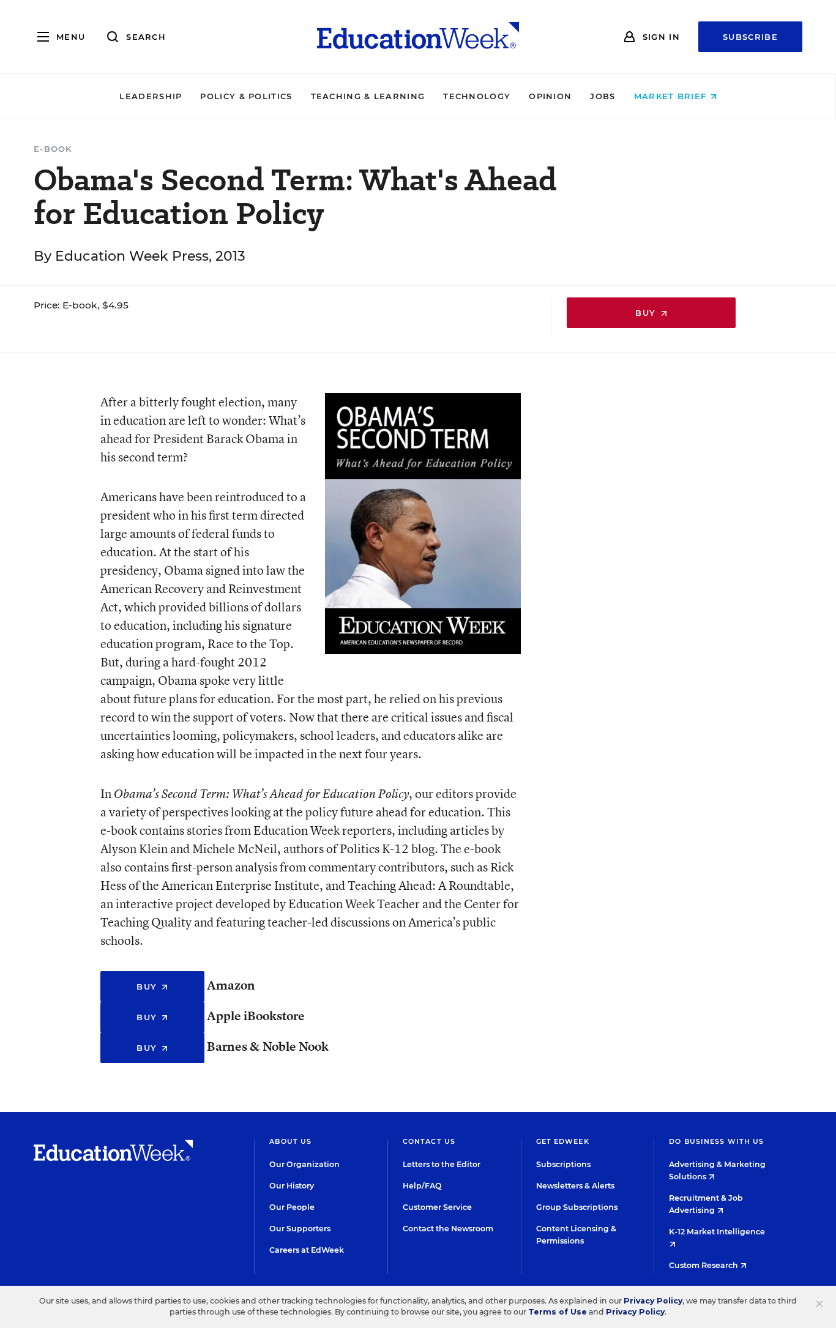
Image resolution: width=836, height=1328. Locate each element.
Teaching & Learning (368, 96)
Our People (292, 1207)
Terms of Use (557, 1311)
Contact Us (429, 1141)
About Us (290, 1141)
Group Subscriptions (577, 1207)
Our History (291, 1185)
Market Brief (672, 96)
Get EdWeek (562, 1141)
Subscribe (750, 37)
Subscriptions (563, 1164)
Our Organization (304, 1164)
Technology (476, 96)
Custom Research (704, 1265)
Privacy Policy (653, 1300)
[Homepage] (418, 36)
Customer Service (437, 1207)
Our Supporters (299, 1228)
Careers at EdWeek (306, 1250)
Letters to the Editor (441, 1164)
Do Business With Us (716, 1141)
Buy (647, 313)
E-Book (53, 149)
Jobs (602, 96)
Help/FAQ (422, 1185)
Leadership (150, 96)
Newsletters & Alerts (575, 1185)
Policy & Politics (246, 96)
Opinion (550, 96)
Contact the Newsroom (448, 1228)
